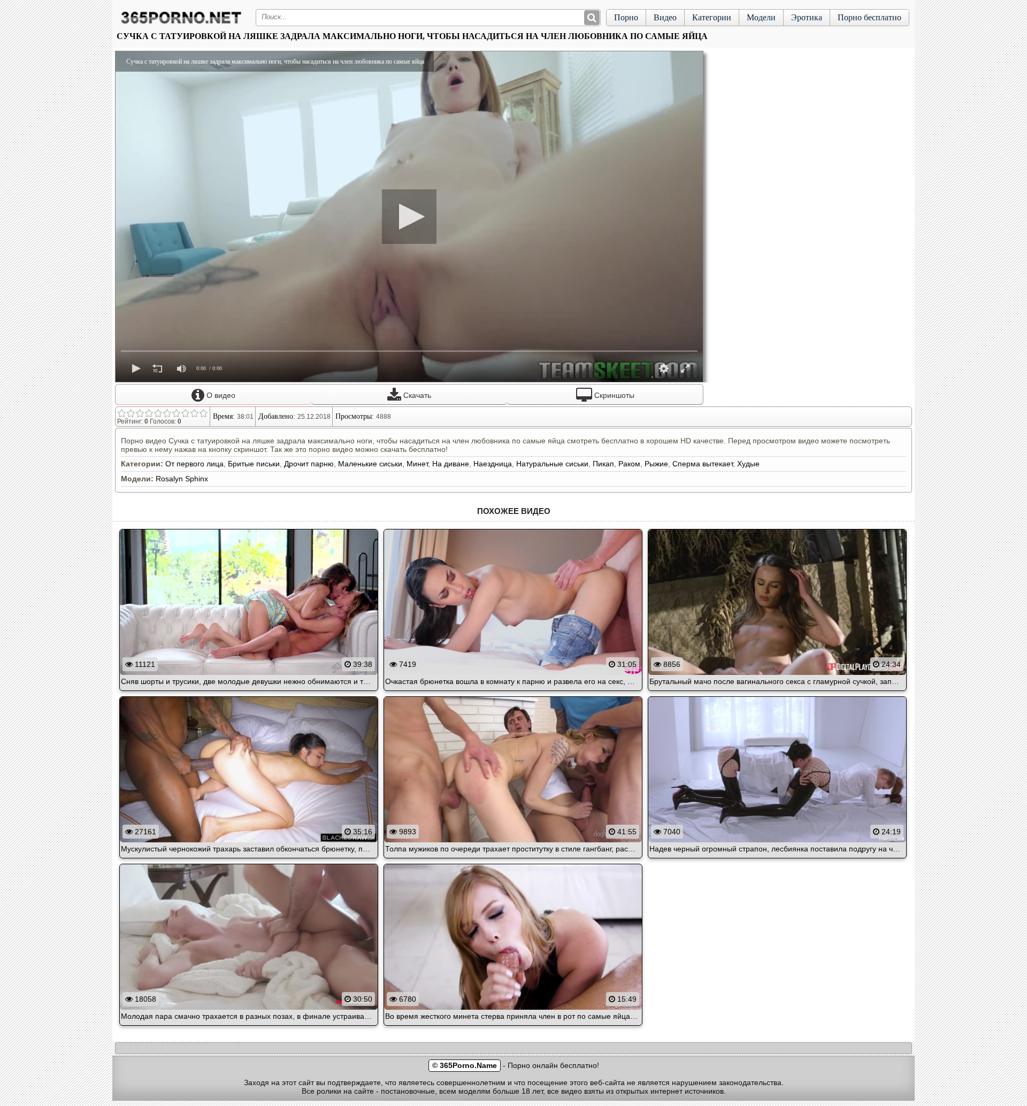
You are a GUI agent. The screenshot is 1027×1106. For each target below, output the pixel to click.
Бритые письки (254, 463)
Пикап (603, 463)
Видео (665, 17)
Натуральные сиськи (552, 463)
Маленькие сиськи (370, 463)
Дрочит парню (309, 463)
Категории (711, 17)
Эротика (806, 17)
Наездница (492, 463)
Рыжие (656, 463)
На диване (450, 463)
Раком (629, 463)
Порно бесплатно (869, 17)
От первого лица (194, 463)
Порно (626, 17)
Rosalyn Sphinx (182, 478)
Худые (748, 463)
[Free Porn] (181, 23)
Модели (761, 17)
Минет (417, 463)
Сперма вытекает (702, 463)
